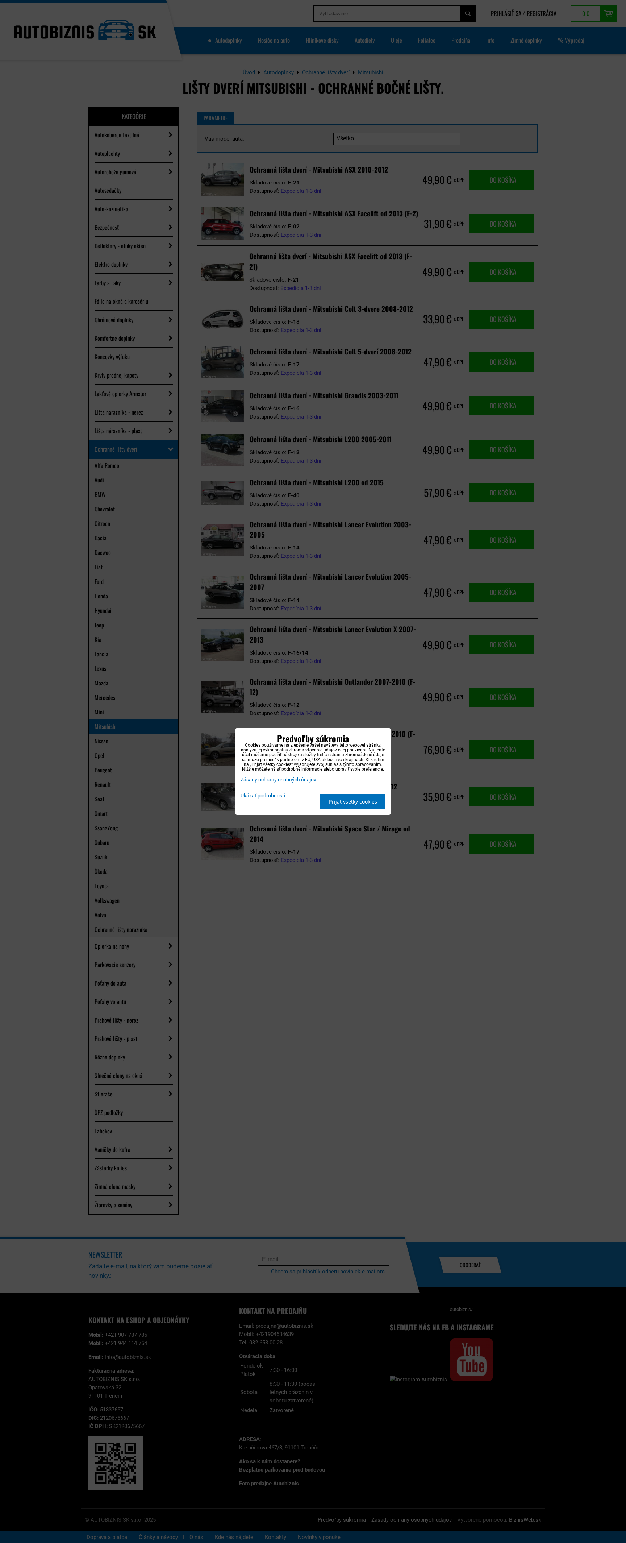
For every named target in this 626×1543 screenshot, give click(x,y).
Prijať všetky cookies (353, 801)
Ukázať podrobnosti (263, 796)
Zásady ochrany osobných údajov (278, 780)
